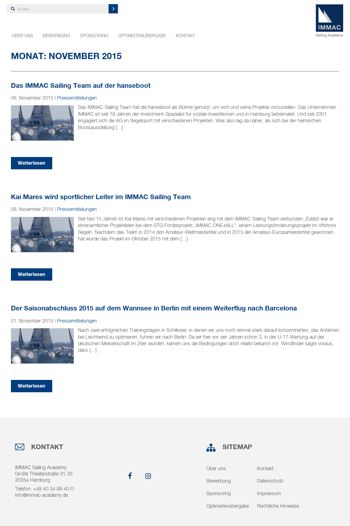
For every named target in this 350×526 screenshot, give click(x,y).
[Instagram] (146, 476)
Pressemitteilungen (77, 98)
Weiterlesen (31, 163)
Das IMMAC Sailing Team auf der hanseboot (80, 86)
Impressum (269, 493)
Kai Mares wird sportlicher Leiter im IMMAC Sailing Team (101, 197)
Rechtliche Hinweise (278, 506)
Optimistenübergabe (142, 35)
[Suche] (113, 8)
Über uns (22, 35)
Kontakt (185, 35)
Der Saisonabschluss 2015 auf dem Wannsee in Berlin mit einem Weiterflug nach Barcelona (154, 308)
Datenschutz (270, 481)
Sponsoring (94, 35)
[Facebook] (128, 476)
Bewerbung (56, 35)
